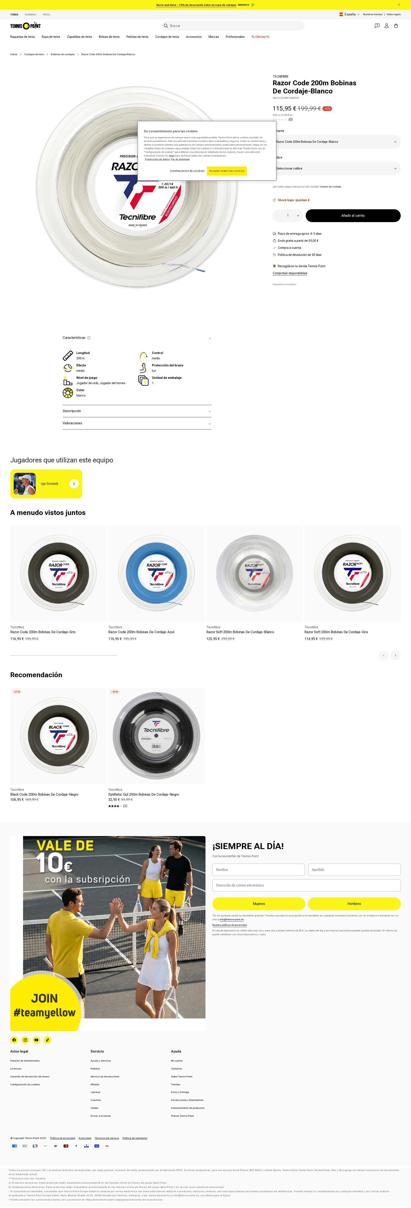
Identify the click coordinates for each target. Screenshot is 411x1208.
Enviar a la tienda (101, 1115)
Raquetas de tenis (22, 36)
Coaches (96, 1100)
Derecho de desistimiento (25, 1060)
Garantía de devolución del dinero (29, 1076)
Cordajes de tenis (167, 36)
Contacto (176, 1068)
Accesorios (194, 36)
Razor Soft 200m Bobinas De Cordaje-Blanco (240, 632)
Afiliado (95, 1084)
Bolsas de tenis (109, 36)
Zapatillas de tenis (79, 36)
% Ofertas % (260, 36)
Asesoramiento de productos (187, 1107)
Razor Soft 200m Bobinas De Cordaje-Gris (336, 632)
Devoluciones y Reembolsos (187, 1100)
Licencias (15, 1068)
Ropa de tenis (51, 36)
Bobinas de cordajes (62, 54)
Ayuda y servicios (101, 1060)
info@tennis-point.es (232, 919)
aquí (171, 155)
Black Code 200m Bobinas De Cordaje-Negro (44, 794)
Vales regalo (394, 14)
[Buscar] (166, 26)
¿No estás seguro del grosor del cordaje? (307, 186)
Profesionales (235, 36)
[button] (383, 655)
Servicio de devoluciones (105, 1076)
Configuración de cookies (25, 1084)
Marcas (213, 36)
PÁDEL (47, 14)
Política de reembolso (134, 1138)
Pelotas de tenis (137, 36)
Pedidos (95, 1068)
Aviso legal (85, 1138)
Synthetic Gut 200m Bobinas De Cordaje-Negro (143, 794)
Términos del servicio (107, 1138)
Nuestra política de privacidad (229, 924)
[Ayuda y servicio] (377, 25)
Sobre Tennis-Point (181, 1076)
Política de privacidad (62, 1138)
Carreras (95, 1092)
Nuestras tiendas (373, 14)
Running (30, 14)
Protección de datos (157, 159)
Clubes (94, 1107)
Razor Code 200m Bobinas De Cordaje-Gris (43, 632)
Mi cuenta (177, 1060)
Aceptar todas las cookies (226, 170)
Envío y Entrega (180, 1092)
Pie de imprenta (180, 159)
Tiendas (175, 1084)
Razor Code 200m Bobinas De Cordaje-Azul (141, 632)
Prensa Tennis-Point (182, 1115)
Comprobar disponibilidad (290, 273)
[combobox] (233, 26)
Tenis (14, 14)
